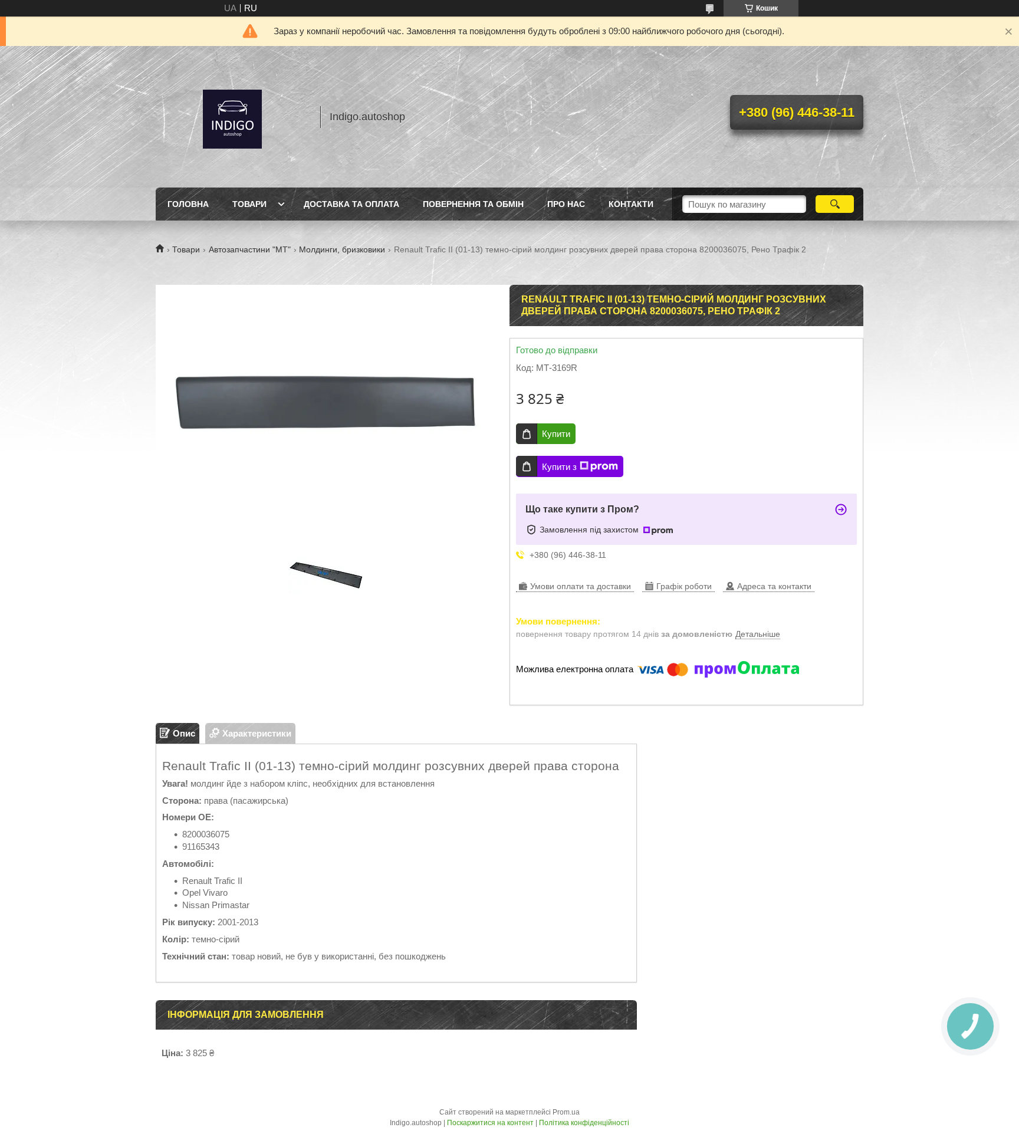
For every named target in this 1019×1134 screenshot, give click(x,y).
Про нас (566, 204)
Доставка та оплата (351, 204)
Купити (556, 434)
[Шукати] (835, 204)
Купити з (559, 467)
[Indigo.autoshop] (232, 117)
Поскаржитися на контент (490, 1123)
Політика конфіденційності (584, 1123)
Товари (249, 204)
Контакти (631, 204)
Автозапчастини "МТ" (250, 249)
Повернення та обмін (473, 204)
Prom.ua (566, 1112)
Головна (188, 204)
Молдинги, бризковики (342, 249)
